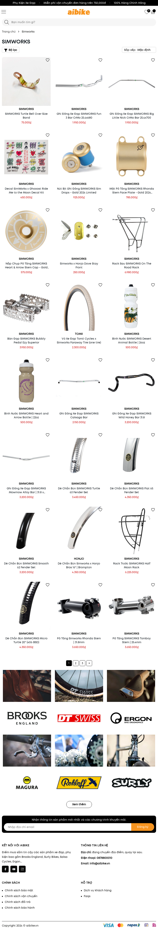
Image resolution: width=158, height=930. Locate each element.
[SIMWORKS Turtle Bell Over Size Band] (26, 81)
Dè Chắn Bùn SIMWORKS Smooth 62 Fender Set (26, 565)
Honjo (79, 559)
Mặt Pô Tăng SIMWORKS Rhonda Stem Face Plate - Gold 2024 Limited (131, 190)
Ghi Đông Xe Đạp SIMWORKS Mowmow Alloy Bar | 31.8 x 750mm (26, 490)
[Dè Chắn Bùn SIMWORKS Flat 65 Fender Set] (131, 456)
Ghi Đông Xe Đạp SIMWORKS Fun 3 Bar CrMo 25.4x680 (79, 116)
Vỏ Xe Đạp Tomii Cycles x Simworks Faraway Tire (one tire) (79, 340)
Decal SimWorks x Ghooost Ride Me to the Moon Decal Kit (26, 190)
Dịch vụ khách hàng (97, 890)
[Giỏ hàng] (153, 12)
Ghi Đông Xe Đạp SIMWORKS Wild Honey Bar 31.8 (131, 415)
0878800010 (104, 858)
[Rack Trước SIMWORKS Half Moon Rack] (131, 531)
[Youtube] (13, 869)
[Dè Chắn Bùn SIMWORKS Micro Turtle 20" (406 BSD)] (26, 606)
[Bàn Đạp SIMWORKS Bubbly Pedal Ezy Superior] (26, 306)
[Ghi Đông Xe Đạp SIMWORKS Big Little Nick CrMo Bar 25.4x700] (131, 81)
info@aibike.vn (100, 863)
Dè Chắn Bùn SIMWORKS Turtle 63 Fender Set (79, 490)
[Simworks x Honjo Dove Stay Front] (79, 231)
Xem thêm (79, 804)
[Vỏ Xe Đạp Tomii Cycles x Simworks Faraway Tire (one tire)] (79, 306)
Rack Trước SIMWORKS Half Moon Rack (131, 565)
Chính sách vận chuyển (21, 896)
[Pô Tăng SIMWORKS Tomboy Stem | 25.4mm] (131, 606)
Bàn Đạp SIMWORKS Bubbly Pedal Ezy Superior (26, 340)
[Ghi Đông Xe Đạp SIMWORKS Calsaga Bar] (79, 381)
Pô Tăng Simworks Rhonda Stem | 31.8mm (79, 640)
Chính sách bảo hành (20, 908)
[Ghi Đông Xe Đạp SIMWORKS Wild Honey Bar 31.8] (131, 381)
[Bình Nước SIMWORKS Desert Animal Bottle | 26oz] (131, 306)
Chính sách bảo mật (19, 890)
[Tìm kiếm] (6, 22)
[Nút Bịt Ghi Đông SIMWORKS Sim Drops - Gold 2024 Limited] (79, 156)
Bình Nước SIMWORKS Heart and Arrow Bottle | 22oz (26, 415)
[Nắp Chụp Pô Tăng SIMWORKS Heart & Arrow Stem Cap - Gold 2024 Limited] (26, 231)
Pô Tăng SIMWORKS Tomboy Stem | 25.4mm (132, 640)
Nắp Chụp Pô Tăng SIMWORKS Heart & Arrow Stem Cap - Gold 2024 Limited (26, 265)
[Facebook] (5, 869)
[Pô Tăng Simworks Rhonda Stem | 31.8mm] (79, 606)
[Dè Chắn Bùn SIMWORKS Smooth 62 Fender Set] (26, 531)
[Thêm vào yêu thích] (47, 60)
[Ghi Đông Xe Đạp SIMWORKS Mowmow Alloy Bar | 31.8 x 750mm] (26, 456)
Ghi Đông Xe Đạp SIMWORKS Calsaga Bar (78, 415)
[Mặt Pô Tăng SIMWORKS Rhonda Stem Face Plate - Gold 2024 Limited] (131, 156)
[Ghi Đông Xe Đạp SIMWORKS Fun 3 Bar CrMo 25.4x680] (79, 81)
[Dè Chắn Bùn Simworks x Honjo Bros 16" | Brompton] (79, 531)
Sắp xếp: (130, 50)
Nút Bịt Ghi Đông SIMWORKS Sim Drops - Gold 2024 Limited (79, 190)
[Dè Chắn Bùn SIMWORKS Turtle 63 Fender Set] (79, 456)
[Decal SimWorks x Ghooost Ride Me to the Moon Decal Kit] (26, 156)
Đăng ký (142, 827)
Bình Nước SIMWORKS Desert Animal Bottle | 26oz (131, 340)
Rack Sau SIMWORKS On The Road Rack (131, 265)
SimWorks (26, 109)
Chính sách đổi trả (17, 902)
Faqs (87, 896)
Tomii (79, 334)
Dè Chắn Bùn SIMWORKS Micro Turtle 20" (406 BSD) (26, 640)
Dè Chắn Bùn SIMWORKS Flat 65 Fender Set (131, 490)
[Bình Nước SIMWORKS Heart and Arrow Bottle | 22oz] (26, 381)
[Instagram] (22, 869)
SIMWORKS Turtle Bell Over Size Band (26, 116)
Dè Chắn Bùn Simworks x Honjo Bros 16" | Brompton (79, 565)
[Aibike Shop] (79, 12)
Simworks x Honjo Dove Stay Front (79, 265)
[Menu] (3, 11)
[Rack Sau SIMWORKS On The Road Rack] (131, 231)
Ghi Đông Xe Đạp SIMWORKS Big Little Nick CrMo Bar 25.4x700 (132, 116)
